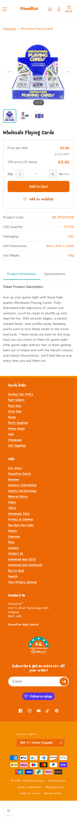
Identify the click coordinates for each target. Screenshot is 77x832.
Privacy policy (57, 780)
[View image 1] (9, 116)
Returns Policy (18, 496)
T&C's (12, 508)
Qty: (11, 174)
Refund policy (53, 793)
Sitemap (40, 780)
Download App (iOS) (22, 559)
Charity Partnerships (22, 491)
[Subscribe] (64, 681)
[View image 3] (39, 116)
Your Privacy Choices (22, 582)
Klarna (12, 530)
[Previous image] (9, 72)
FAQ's (12, 502)
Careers (13, 548)
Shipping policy (55, 787)
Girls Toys (15, 411)
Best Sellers (16, 400)
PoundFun (9, 28)
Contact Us (15, 553)
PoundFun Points (19, 473)
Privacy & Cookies (20, 519)
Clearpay (14, 536)
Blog (11, 542)
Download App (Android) (25, 565)
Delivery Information (22, 485)
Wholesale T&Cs (19, 513)
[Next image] (68, 72)
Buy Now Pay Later (21, 525)
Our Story (15, 468)
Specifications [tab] (54, 273)
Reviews (13, 479)
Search (13, 576)
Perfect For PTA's (20, 394)
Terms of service (30, 793)
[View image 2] (24, 116)
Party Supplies (18, 422)
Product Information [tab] (21, 273)
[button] (7, 9)
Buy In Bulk (16, 570)
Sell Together (17, 445)
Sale (11, 434)
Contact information (29, 787)
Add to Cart (38, 186)
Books (12, 417)
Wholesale (15, 440)
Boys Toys (14, 405)
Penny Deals (16, 428)
